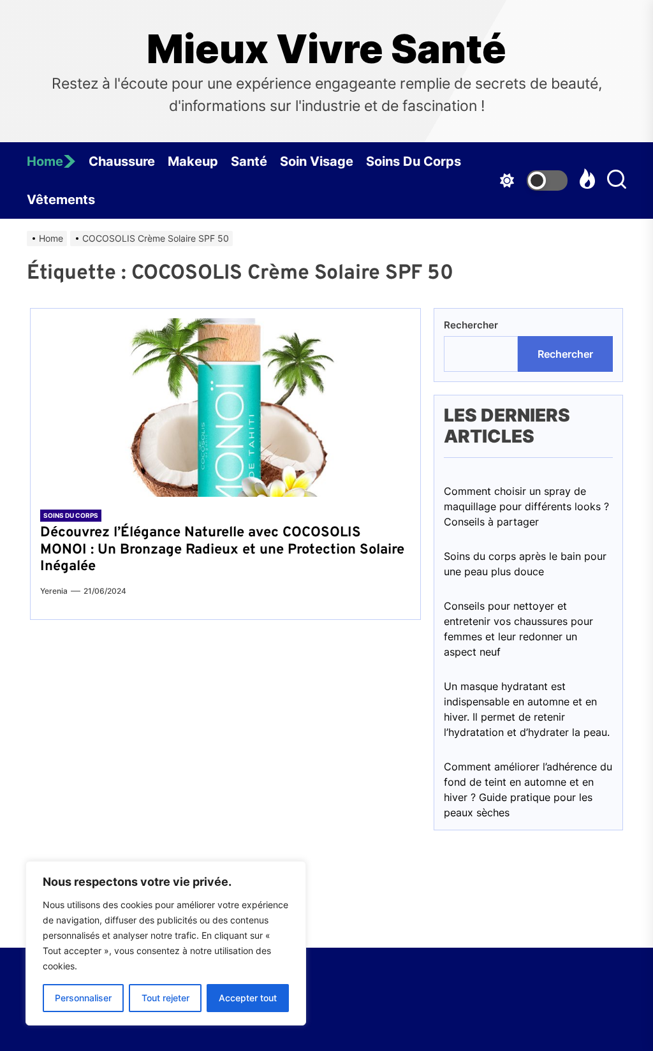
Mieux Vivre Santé (326, 49)
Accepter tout (248, 997)
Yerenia (54, 591)
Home (45, 161)
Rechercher (471, 325)
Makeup (193, 161)
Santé (249, 161)
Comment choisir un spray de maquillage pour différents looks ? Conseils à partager (526, 506)
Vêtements (61, 199)
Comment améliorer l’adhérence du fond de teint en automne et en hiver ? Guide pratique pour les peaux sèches (528, 789)
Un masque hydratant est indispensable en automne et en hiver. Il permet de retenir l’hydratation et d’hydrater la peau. (527, 709)
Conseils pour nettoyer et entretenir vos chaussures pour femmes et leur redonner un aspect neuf (518, 628)
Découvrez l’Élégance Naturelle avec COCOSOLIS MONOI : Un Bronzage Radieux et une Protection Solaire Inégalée (222, 549)
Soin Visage (316, 161)
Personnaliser (83, 997)
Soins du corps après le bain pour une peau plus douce (525, 564)
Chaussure (122, 161)
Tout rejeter (165, 997)
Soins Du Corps (413, 161)
